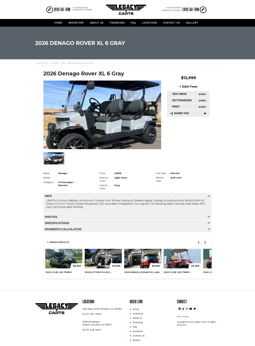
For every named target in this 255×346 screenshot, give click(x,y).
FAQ (133, 22)
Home (58, 22)
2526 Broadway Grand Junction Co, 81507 (97, 323)
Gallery (192, 22)
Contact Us (171, 22)
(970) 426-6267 (92, 329)
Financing (117, 22)
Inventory (76, 22)
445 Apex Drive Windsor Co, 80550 (82, 8)
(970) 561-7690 (62, 9)
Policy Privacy (183, 317)
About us (96, 22)
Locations (149, 22)
